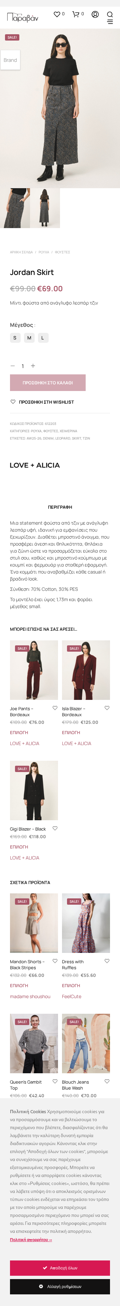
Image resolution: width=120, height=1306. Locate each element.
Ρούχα (44, 252)
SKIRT (76, 438)
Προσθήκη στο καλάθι (48, 383)
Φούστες (62, 252)
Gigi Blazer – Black (28, 829)
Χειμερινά (68, 431)
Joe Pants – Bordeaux (21, 712)
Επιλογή (19, 732)
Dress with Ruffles (73, 965)
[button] (59, 14)
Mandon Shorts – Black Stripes (27, 965)
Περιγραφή (60, 507)
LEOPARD (62, 438)
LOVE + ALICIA (24, 743)
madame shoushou (30, 996)
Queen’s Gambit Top (26, 1085)
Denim (48, 438)
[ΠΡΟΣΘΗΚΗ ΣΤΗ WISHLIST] (55, 708)
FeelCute (71, 996)
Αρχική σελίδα (21, 252)
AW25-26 (34, 438)
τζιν (86, 438)
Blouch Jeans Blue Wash (75, 1085)
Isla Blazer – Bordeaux (73, 712)
